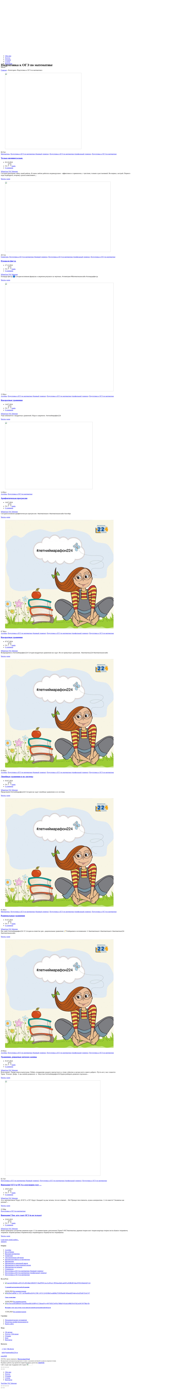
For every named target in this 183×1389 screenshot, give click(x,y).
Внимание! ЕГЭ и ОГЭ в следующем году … (21, 1185)
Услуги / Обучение (12, 1334)
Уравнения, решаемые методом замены (19, 1057)
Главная (4, 70)
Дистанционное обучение (14, 1257)
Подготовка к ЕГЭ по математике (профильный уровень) (70, 154)
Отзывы (8, 1336)
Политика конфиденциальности (16, 1322)
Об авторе (8, 1332)
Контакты (8, 1340)
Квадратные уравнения (12, 400)
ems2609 (4, 1356)
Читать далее (5, 179)
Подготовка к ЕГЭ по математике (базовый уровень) (29, 154)
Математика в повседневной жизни (18, 1265)
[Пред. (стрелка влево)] (2, 1387)
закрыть (4, 1241)
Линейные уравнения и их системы (17, 776)
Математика (5, 154)
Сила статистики (10, 1297)
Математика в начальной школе (16, 1263)
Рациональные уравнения (13, 916)
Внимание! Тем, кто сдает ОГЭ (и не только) (21, 1215)
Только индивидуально (12, 158)
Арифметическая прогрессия (14, 498)
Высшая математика (12, 1254)
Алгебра (4, 396)
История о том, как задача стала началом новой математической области (28, 1307)
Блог (6, 1338)
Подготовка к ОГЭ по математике (104, 154)
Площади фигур (8, 261)
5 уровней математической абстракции (17, 1287)
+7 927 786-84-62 (8, 1349)
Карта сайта (9, 1324)
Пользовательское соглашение (16, 1320)
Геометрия (4, 257)
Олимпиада (9, 1269)
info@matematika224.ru (10, 1352)
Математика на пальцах (13, 1267)
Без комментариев (19, 1291)
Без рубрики (9, 1252)
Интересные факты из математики (17, 1259)
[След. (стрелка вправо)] (4, 1387)
